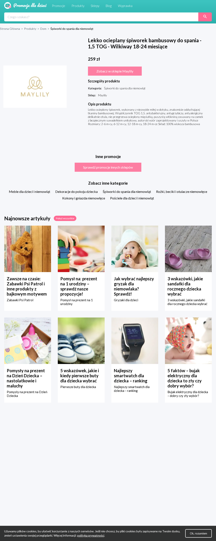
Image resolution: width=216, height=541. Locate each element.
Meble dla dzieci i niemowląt (29, 191)
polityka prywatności (90, 535)
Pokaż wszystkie (65, 218)
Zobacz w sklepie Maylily (114, 71)
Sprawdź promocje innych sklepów (108, 167)
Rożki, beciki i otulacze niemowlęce (181, 191)
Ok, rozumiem (198, 533)
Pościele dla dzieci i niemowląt (132, 198)
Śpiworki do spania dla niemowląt (127, 191)
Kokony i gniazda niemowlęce (83, 198)
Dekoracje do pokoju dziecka (76, 191)
